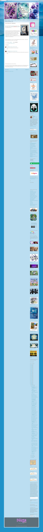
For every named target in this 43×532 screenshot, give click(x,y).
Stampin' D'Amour (12, 43)
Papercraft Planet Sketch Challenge (34, 436)
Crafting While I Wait (32, 194)
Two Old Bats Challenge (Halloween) (32, 155)
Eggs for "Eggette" (33, 416)
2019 (31, 372)
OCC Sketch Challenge (34, 403)
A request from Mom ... (34, 410)
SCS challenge (8, 43)
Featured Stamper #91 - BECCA (33, 451)
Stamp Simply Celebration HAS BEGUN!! (34, 387)
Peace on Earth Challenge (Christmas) (33, 147)
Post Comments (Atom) (10, 71)
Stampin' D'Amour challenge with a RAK (34, 433)
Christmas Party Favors (33, 406)
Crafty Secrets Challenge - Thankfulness (34, 414)
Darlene (34, 116)
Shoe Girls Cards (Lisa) (32, 205)
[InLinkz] (30, 180)
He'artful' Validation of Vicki (33, 195)
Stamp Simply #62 (33, 407)
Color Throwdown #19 (33, 426)
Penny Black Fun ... (33, 437)
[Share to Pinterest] (17, 42)
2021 (31, 370)
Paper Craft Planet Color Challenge (34, 431)
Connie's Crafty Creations (33, 192)
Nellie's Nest (31, 203)
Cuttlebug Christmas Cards (34, 425)
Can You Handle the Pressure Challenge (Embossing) (33, 143)
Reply (7, 48)
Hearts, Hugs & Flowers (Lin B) (33, 196)
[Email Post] (13, 42)
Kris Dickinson (8, 51)
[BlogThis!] (15, 42)
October (32, 455)
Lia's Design (31, 202)
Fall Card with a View (33, 408)
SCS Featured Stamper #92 (34, 434)
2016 (31, 375)
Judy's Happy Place (32, 199)
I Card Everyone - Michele (33, 197)
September (33, 456)
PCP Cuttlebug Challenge (34, 415)
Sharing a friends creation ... (34, 440)
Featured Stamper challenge (14, 25)
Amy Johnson (8, 46)
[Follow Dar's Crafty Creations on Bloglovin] (33, 516)
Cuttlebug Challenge (33, 398)
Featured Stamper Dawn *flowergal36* (34, 391)
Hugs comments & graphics (21, 523)
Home (17, 69)
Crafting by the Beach (32, 193)
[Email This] (14, 42)
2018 (31, 373)
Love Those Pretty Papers (33, 145)
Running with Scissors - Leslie (33, 204)
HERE (19, 26)
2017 (31, 374)
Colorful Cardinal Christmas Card (34, 428)
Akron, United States (34, 223)
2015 (31, 376)
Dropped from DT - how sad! (34, 424)
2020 (31, 371)
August (32, 457)
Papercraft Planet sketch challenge (34, 401)
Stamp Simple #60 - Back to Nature (34, 439)
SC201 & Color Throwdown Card (34, 445)
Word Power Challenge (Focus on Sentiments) (33, 156)
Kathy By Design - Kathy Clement (34, 200)
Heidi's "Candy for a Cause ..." (34, 441)
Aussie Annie (31, 190)
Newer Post (7, 69)
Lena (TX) (31, 201)
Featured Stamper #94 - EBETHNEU (33, 405)
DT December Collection (34, 402)
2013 (31, 378)
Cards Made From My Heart (33, 191)
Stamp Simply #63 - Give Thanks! (34, 389)
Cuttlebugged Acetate (33, 409)
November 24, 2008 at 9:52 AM (13, 46)
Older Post (27, 69)
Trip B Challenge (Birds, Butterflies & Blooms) (34, 153)
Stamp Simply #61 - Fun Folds (34, 423)
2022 (31, 369)
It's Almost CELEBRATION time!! (34, 392)
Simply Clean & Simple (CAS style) (33, 148)
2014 (31, 377)
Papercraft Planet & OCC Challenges (34, 421)
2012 (31, 379)
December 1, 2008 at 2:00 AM (14, 51)
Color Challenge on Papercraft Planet (33, 399)
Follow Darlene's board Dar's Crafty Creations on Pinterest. (34, 178)
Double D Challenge (32, 144)
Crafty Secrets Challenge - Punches (34, 430)
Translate (35, 130)
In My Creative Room (32, 198)
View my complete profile (33, 126)
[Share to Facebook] (16, 42)
